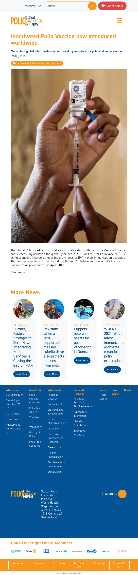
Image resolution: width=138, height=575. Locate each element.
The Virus (34, 417)
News (102, 390)
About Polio (35, 390)
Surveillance (55, 471)
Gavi (94, 250)
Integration (54, 428)
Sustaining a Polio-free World (15, 402)
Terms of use (79, 565)
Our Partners (13, 413)
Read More (21, 374)
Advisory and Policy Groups (13, 426)
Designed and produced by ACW (69, 573)
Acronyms (59, 563)
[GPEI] (24, 493)
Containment (55, 404)
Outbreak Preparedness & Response (56, 438)
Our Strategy (13, 394)
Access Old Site (119, 565)
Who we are (12, 390)
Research (53, 447)
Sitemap (99, 563)
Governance (12, 419)
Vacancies (18, 563)
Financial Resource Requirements (81, 402)
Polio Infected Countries (34, 398)
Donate (128, 390)
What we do (54, 390)
